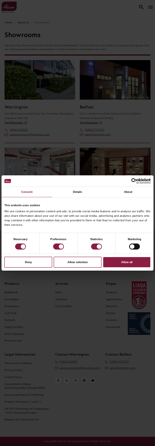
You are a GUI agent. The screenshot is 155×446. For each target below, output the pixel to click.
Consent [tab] (27, 191)
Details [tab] (77, 191)
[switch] (58, 247)
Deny (28, 262)
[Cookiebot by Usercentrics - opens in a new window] (134, 181)
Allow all (127, 262)
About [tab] (128, 191)
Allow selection (77, 262)
